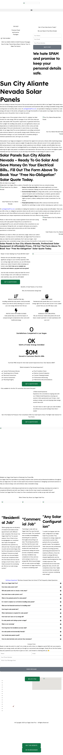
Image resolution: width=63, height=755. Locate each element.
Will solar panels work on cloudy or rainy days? (14, 590)
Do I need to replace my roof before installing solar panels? (18, 602)
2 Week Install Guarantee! (10, 698)
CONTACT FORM (8, 706)
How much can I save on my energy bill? (13, 616)
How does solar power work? (10, 587)
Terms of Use (42, 718)
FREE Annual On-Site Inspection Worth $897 (15, 695)
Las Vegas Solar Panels (9, 683)
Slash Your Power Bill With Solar (12, 689)
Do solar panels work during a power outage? (14, 620)
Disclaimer (3, 718)
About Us (5, 700)
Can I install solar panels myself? (11, 635)
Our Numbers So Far (9, 693)
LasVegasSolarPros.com (29, 109)
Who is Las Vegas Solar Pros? (10, 583)
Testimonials (6, 702)
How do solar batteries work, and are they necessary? (17, 639)
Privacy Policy (33, 718)
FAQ (4, 704)
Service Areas (7, 708)
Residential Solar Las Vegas (10, 687)
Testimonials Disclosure (21, 718)
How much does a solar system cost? (12, 594)
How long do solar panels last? (10, 609)
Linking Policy (10, 718)
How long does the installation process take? (14, 628)
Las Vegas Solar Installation (10, 685)
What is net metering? (8, 624)
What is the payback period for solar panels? (14, 598)
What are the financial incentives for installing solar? (16, 605)
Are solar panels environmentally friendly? (13, 631)
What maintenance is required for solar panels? (15, 613)
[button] (31, 10)
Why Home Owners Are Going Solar (13, 691)
